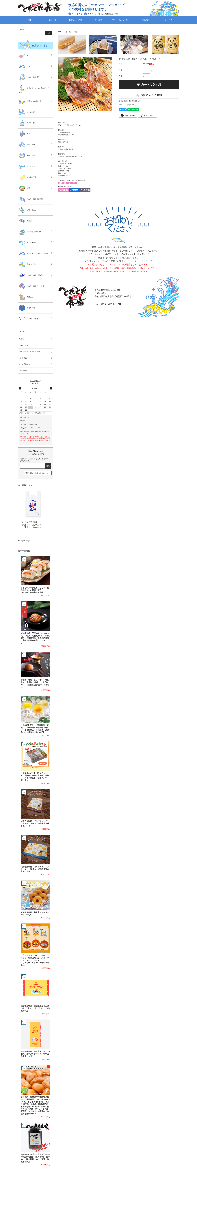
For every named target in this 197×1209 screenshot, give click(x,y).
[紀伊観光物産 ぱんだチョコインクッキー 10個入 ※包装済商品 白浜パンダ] (35, 804)
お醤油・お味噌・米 (34, 101)
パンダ (29, 66)
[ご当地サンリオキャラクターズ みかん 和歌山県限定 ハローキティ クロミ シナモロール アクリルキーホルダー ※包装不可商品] (35, 938)
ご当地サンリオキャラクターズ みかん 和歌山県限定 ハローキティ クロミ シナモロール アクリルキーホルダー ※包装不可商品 (35, 960)
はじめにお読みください (110, 14)
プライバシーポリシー (121, 20)
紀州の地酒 (31, 112)
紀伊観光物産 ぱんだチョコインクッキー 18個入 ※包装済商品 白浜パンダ (36, 869)
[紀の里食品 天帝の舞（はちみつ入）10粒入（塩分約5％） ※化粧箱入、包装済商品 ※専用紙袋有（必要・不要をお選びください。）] (35, 616)
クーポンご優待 (32, 319)
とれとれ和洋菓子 (33, 77)
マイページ (92, 14)
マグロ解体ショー (25, 364)
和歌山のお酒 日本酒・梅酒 (29, 352)
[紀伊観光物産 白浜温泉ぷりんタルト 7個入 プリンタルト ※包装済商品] (35, 988)
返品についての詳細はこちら (130, 101)
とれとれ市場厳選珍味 (35, 199)
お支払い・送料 (75, 20)
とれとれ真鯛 (23, 345)
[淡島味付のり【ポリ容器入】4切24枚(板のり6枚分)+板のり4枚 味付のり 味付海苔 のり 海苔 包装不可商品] (35, 1137)
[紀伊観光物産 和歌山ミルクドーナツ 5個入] (35, 895)
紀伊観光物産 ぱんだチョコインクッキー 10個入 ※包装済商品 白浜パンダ (36, 823)
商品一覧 (52, 20)
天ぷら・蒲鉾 (31, 242)
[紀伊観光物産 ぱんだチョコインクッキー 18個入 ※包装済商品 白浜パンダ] (35, 849)
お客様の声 (144, 20)
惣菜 (28, 188)
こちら (144, 261)
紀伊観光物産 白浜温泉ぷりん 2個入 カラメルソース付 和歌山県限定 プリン (35, 1054)
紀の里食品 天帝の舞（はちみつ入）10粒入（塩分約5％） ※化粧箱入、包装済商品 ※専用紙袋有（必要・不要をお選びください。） (35, 638)
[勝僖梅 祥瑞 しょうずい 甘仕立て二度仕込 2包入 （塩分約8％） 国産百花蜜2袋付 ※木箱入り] (35, 664)
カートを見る (77, 14)
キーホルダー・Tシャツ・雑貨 (38, 253)
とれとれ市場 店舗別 (35, 275)
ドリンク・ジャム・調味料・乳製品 (34, 90)
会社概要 (98, 20)
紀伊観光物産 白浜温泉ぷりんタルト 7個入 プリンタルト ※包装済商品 (35, 1008)
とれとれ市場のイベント (35, 286)
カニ (28, 134)
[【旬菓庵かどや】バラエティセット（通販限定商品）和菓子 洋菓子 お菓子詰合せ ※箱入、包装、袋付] (35, 756)
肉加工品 (30, 297)
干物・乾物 (67, 32)
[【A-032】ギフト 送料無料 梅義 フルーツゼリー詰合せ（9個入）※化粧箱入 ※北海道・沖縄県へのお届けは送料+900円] (35, 709)
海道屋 (29, 221)
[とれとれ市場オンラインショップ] (41, 13)
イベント (22, 332)
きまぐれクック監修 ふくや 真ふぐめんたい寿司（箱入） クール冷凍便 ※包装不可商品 (35, 590)
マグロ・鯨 (31, 123)
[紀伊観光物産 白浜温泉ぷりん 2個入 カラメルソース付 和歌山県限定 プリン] (35, 1034)
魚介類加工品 (31, 177)
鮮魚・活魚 (31, 145)
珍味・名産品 (31, 210)
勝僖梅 (21, 339)
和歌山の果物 (31, 264)
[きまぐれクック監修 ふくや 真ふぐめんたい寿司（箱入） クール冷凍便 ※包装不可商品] (35, 570)
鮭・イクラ (31, 166)
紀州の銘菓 (23, 358)
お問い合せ (167, 20)
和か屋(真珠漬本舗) (34, 232)
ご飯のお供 (23, 370)
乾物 (76, 32)
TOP (29, 20)
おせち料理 (31, 308)
